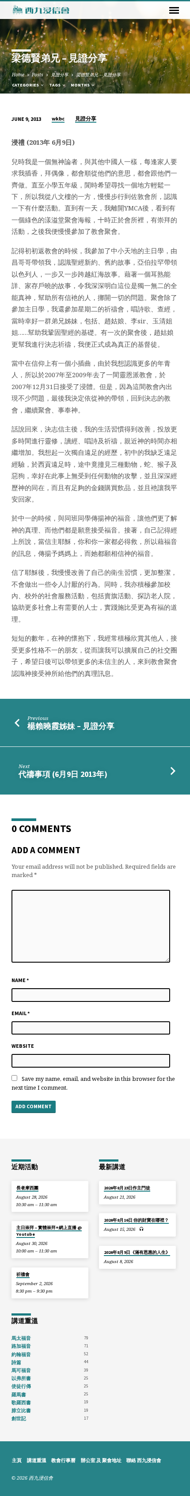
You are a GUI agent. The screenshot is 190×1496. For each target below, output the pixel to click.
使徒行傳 (21, 1386)
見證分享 (59, 74)
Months (81, 85)
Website (22, 1045)
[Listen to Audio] (141, 1229)
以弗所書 (21, 1378)
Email (20, 1013)
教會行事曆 (63, 1460)
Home (18, 74)
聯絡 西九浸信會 (143, 1460)
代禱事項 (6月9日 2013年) (63, 774)
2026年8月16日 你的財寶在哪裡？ (136, 1220)
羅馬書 (18, 1394)
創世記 (18, 1418)
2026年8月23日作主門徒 (127, 1188)
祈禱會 (23, 1274)
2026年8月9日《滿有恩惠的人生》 (137, 1252)
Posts (37, 74)
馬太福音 (21, 1338)
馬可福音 (21, 1370)
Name (20, 980)
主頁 (17, 1460)
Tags (55, 85)
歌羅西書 (21, 1402)
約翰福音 (21, 1354)
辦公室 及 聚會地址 (101, 1460)
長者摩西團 (27, 1188)
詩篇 (16, 1362)
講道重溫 (36, 1460)
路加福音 (21, 1346)
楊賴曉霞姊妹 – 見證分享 (70, 726)
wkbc (58, 118)
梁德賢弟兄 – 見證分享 (98, 74)
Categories (26, 85)
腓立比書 (21, 1410)
